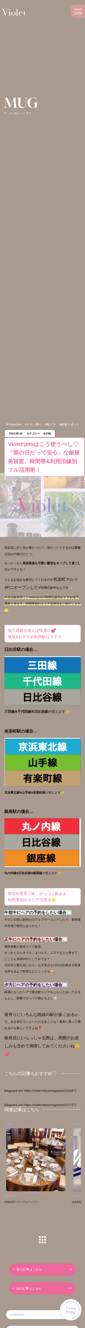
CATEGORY (16, 1314)
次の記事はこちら (29, 1288)
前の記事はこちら (29, 1269)
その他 (52, 1124)
